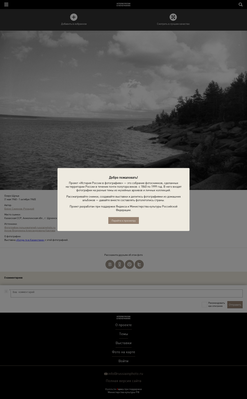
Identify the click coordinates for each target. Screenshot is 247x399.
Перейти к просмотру (124, 220)
